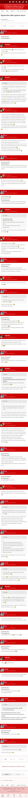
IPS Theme (5, 788)
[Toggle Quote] (3, 83)
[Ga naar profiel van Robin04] (2, 45)
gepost (11, 33)
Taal (14, 788)
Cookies (23, 788)
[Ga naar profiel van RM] (2, 32)
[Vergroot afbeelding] (12, 49)
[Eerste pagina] (2, 26)
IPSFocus (11, 788)
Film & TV (12, 20)
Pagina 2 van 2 (13, 26)
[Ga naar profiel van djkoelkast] (2, 61)
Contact (18, 788)
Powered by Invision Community (14, 791)
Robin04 (5, 19)
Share (7, 774)
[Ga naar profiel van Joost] (2, 501)
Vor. (5, 26)
